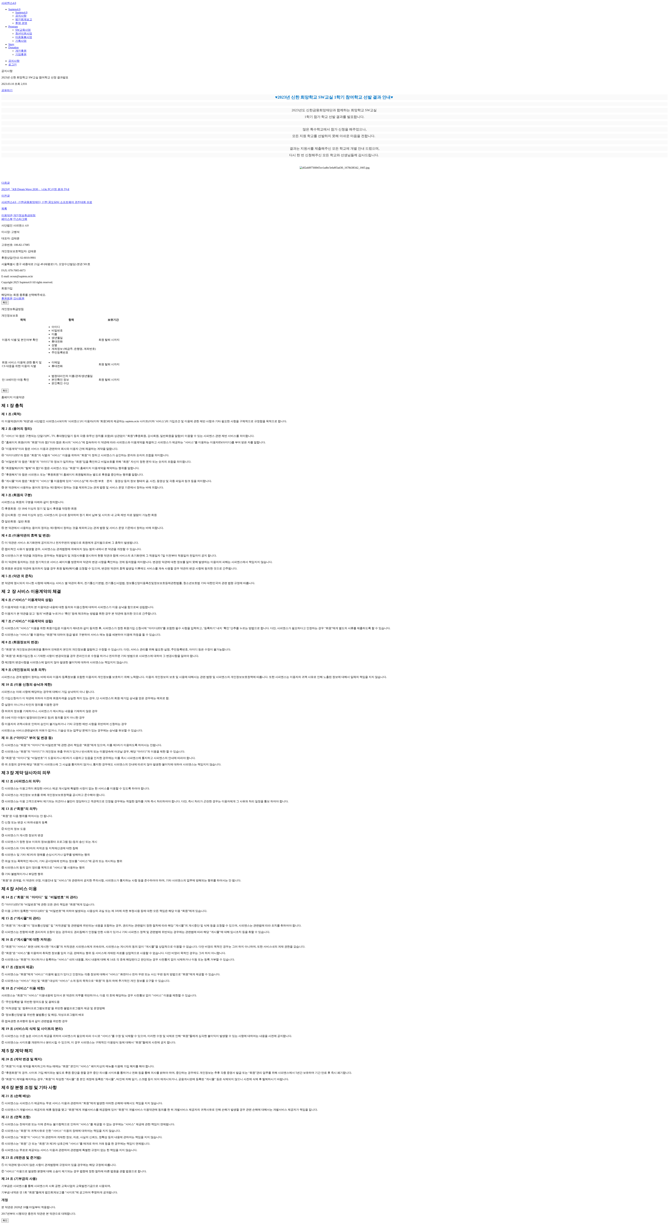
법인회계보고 (23, 19)
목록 (4, 208)
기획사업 (20, 40)
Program (13, 26)
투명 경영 (21, 23)
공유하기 (7, 90)
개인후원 (20, 50)
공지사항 (20, 15)
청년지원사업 (23, 33)
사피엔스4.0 (8, 3)
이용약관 (7, 215)
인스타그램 (20, 219)
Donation (13, 47)
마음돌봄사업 (23, 37)
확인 (5, 302)
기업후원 (20, 54)
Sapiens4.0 (14, 9)
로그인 (12, 64)
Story (11, 44)
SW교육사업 (23, 29)
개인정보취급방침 (24, 215)
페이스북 (7, 219)
